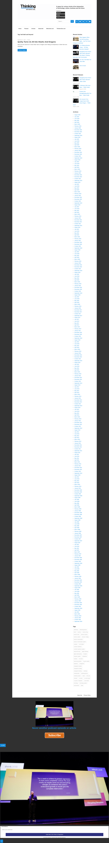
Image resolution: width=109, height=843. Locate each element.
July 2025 (76, 139)
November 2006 (78, 559)
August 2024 (77, 159)
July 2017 (76, 319)
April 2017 (76, 325)
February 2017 (77, 328)
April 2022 (76, 212)
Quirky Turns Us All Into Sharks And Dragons (37, 42)
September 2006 (78, 563)
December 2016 (78, 332)
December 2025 (78, 129)
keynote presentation (77, 661)
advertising (76, 629)
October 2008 (77, 516)
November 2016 (78, 334)
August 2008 (77, 520)
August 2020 (77, 250)
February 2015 (77, 373)
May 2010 (76, 480)
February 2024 (77, 171)
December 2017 (78, 310)
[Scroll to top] (106, 840)
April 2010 (76, 482)
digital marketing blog (78, 653)
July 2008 (76, 522)
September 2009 (78, 495)
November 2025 (78, 131)
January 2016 (77, 353)
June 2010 (76, 478)
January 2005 (77, 600)
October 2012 (77, 426)
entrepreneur (84, 656)
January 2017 (77, 330)
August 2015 (77, 362)
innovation (81, 658)
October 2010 (77, 471)
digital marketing (85, 651)
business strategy (85, 636)
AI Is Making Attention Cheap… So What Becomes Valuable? (84, 47)
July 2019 (76, 274)
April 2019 (76, 280)
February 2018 (77, 306)
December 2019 (78, 265)
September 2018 (78, 293)
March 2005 (77, 597)
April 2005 (76, 595)
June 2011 (76, 456)
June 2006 (76, 569)
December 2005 (78, 580)
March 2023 (77, 191)
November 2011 (78, 447)
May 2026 (76, 120)
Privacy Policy (87, 695)
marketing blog (76, 673)
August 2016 (77, 340)
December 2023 (78, 174)
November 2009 (78, 492)
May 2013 (76, 413)
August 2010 (77, 475)
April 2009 (76, 505)
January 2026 (77, 128)
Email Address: (5, 826)
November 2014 (78, 379)
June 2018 (76, 298)
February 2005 (77, 599)
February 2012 (77, 441)
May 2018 (76, 300)
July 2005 (76, 589)
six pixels (80, 678)
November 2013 (78, 402)
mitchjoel (75, 678)
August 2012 (77, 430)
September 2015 (78, 360)
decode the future (77, 651)
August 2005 (77, 587)
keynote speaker (86, 661)
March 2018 (77, 304)
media (83, 675)
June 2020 (76, 253)
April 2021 (76, 235)
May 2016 (76, 345)
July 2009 (76, 499)
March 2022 (77, 214)
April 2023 (76, 189)
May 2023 (76, 188)
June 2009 (76, 501)
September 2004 (78, 608)
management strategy (78, 668)
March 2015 (77, 371)
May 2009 (76, 503)
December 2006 (78, 557)
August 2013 (77, 407)
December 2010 (78, 467)
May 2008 (76, 525)
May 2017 (76, 323)
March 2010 (77, 484)
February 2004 (77, 615)
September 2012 (78, 428)
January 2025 (77, 150)
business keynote (84, 634)
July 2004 (76, 612)
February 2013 (77, 418)
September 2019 (78, 270)
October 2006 (77, 561)
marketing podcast (84, 673)
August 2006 (77, 565)
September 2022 (78, 203)
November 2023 (78, 176)
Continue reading (21, 50)
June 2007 (76, 546)
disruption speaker (77, 656)
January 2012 (77, 443)
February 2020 (77, 261)
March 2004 (77, 614)
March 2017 (77, 326)
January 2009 (77, 510)
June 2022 (76, 208)
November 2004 (78, 604)
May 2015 (76, 368)
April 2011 (76, 460)
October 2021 (77, 223)
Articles (33, 28)
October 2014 (77, 381)
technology (76, 683)
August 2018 (77, 295)
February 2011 (77, 463)
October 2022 (77, 201)
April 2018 (76, 302)
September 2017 (78, 315)
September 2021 (78, 225)
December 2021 (78, 219)
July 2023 (76, 184)
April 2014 (76, 392)
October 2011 (77, 448)
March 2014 (77, 394)
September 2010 (78, 473)
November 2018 (78, 289)
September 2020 (78, 248)
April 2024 (76, 167)
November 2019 (78, 266)
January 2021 (77, 240)
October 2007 (77, 539)
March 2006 (77, 574)
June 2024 (76, 163)
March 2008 (77, 529)
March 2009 (77, 507)
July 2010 (76, 477)
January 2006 (77, 578)
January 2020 (77, 263)
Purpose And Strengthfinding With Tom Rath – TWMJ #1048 (85, 93)
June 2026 (76, 118)
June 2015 (76, 366)
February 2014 (77, 396)
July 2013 (76, 409)
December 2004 (78, 602)
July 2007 (76, 544)
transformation (76, 685)
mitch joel (88, 675)
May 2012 (76, 435)
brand (75, 632)
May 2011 (76, 458)
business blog (85, 632)
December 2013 (78, 400)
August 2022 (77, 204)
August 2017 (77, 317)
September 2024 (78, 158)
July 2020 (76, 251)
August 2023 (77, 182)
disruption (85, 653)
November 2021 (78, 221)
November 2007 (78, 537)
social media (86, 680)
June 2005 (76, 591)
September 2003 (78, 621)
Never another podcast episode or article (54, 728)
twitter (82, 685)
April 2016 (76, 347)
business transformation (78, 639)
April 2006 (76, 572)
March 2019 (77, 281)
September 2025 (78, 135)
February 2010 (77, 486)
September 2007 (78, 540)
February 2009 (77, 508)
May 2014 (76, 390)
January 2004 (77, 617)
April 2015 (76, 370)
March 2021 (77, 236)
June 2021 (76, 231)
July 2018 (76, 296)
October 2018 (77, 291)
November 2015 (78, 356)
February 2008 (77, 531)
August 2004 (77, 610)
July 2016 (76, 341)
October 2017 (77, 313)
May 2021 (76, 233)
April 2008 (76, 527)
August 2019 (77, 272)
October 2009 (77, 493)
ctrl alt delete (81, 644)
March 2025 (77, 146)
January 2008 (77, 533)
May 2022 (76, 210)
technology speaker (83, 683)
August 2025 (77, 137)
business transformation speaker (80, 641)
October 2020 (77, 246)
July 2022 (76, 206)
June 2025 (76, 141)
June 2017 (76, 321)
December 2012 (78, 422)
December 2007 (78, 535)
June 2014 (76, 388)
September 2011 (78, 450)
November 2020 (78, 244)
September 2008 (78, 518)
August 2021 (77, 227)
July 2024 (76, 161)
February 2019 (77, 283)
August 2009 (77, 497)
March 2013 (77, 417)
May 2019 (76, 278)
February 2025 (77, 148)
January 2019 (77, 285)
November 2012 (78, 424)
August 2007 (77, 542)
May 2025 (76, 143)
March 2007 (77, 552)
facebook (75, 658)
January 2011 (77, 465)
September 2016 (78, 338)
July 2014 (76, 387)
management (81, 663)
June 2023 (76, 186)
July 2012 (76, 432)
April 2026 (76, 122)
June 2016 (76, 343)
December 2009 (78, 490)
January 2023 (77, 195)
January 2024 (77, 173)
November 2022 (78, 199)
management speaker (78, 666)
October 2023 (77, 178)
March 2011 (77, 462)
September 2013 (78, 405)
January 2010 (77, 488)
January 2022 (77, 218)
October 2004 (77, 606)
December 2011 (78, 445)
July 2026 (76, 116)
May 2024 (76, 165)
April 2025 (76, 144)
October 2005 (77, 584)
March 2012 (77, 439)
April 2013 (76, 415)
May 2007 (76, 548)
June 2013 (76, 411)
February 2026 (77, 126)
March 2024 (77, 169)
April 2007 (76, 550)
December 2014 (78, 377)
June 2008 (76, 523)
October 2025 (77, 133)
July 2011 (76, 454)
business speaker (77, 636)
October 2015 (77, 358)
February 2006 (77, 576)
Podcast (26, 28)
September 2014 (78, 383)
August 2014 (77, 385)
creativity (75, 644)
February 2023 (77, 193)
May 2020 (76, 255)
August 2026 (77, 114)
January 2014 (77, 398)
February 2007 (77, 554)
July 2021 (76, 229)
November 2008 (78, 514)
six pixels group (87, 678)
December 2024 (78, 152)
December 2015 (78, 355)
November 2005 (78, 582)
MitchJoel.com (50, 28)
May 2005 (76, 593)
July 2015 (76, 364)
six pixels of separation (78, 680)
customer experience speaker (79, 649)
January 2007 (77, 555)
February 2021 (77, 238)
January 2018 (77, 308)
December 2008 (78, 512)
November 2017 (78, 311)
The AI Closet (82, 65)
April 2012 (76, 437)
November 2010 (78, 469)
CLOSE (3, 745)
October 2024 (77, 156)
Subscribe (40, 28)
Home (19, 28)
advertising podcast (83, 629)
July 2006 (76, 567)
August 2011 (77, 452)
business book (76, 634)
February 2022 (77, 216)
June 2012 (76, 433)
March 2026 (77, 124)
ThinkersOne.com (61, 28)
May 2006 (76, 570)
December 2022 (78, 197)
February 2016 (77, 351)
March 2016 (77, 349)
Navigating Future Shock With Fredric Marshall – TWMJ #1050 (85, 79)
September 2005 (78, 585)
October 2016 (77, 336)
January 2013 (77, 420)
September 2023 (78, 180)
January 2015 (77, 375)
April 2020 (76, 257)
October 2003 (77, 619)
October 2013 (77, 403)
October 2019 (77, 268)
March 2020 (77, 259)
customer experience (77, 646)
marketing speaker (77, 675)
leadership (76, 663)
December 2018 (78, 287)
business (79, 632)
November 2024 (78, 154)
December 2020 (78, 242)
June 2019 (76, 276)
